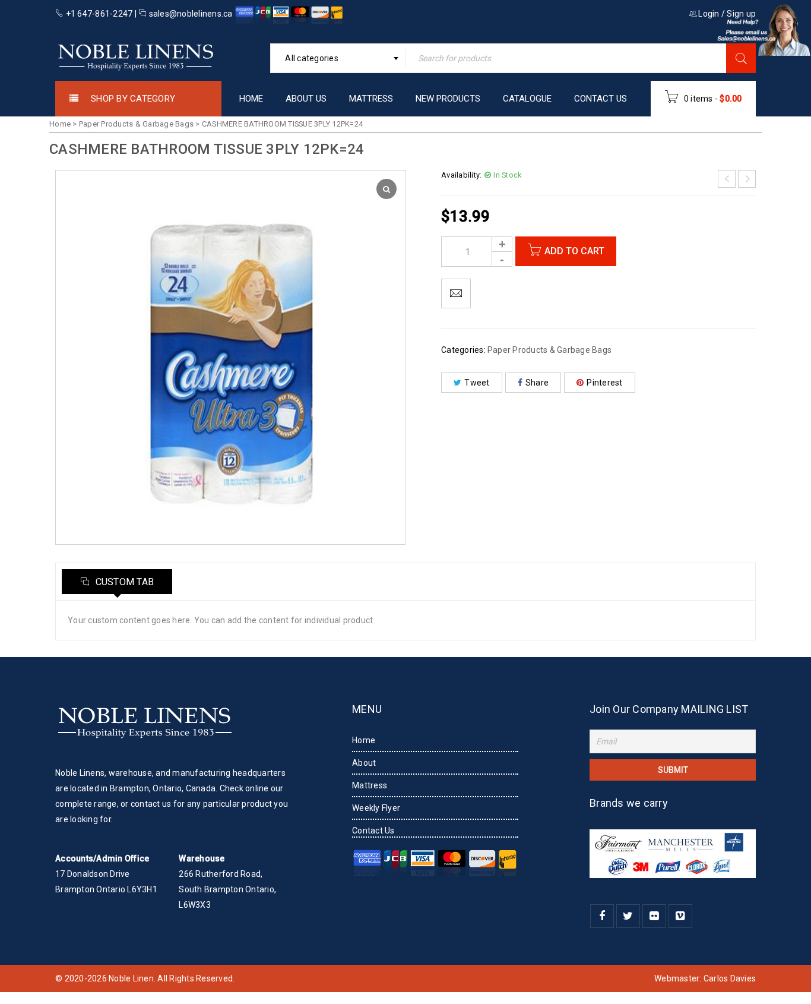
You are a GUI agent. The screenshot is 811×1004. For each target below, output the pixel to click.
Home (60, 123)
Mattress (369, 785)
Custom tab (123, 582)
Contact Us (373, 830)
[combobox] (338, 58)
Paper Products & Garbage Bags (136, 123)
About (364, 763)
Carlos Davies (730, 978)
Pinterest (604, 382)
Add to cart (574, 251)
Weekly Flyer (376, 808)
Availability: (461, 175)
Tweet (476, 382)
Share (537, 382)
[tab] (117, 581)
